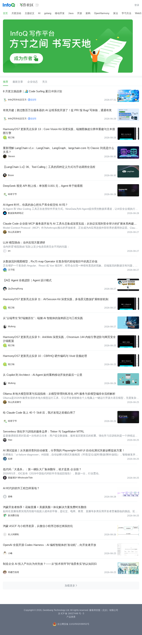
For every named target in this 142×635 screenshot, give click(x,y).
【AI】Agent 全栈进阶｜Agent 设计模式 (27, 280)
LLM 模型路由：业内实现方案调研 (24, 242)
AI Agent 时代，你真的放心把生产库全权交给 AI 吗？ (35, 204)
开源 (79, 13)
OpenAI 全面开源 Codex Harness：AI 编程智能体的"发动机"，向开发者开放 (49, 544)
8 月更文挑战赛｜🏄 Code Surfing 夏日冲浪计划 (32, 91)
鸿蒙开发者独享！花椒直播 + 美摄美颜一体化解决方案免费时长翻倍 (45, 507)
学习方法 (126, 13)
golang (47, 13)
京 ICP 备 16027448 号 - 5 (71, 613)
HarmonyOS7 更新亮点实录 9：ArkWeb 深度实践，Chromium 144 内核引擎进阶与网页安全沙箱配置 (59, 338)
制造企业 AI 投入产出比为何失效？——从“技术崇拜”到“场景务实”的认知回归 (50, 563)
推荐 (5, 81)
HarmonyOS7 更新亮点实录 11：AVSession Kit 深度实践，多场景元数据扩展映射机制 (55, 299)
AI (39, 13)
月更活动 (16, 13)
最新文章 (18, 81)
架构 (88, 13)
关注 (44, 81)
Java (70, 13)
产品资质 (71, 617)
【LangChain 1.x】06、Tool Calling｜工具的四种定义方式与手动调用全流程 (49, 166)
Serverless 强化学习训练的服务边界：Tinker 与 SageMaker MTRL (43, 431)
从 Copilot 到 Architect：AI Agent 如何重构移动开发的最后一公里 (42, 374)
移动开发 (60, 13)
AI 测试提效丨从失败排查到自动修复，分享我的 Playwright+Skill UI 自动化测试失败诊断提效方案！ (64, 450)
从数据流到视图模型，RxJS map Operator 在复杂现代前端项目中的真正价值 (50, 261)
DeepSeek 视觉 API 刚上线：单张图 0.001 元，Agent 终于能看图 (43, 185)
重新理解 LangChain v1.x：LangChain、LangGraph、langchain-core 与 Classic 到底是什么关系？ (58, 149)
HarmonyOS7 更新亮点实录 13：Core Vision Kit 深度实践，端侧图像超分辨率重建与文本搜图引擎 (59, 131)
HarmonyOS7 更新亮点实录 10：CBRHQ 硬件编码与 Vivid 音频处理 (45, 355)
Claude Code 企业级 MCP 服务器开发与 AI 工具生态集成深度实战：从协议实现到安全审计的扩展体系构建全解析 (70, 224)
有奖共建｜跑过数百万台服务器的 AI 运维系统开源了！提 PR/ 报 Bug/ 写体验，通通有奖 (57, 110)
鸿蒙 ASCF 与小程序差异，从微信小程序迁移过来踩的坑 (38, 526)
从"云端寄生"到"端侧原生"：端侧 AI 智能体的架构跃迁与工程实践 (43, 318)
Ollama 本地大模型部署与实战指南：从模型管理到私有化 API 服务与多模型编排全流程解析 (59, 393)
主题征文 (29, 13)
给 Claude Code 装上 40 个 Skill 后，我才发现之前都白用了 (39, 412)
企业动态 (32, 81)
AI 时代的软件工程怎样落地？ (21, 488)
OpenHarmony (101, 13)
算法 (115, 13)
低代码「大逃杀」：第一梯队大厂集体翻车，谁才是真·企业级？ (42, 469)
